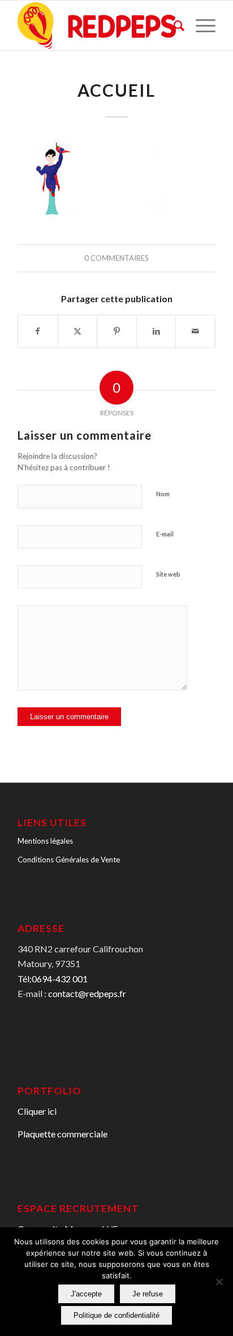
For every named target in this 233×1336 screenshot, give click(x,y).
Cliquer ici (37, 1111)
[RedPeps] (97, 25)
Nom (163, 493)
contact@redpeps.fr (87, 993)
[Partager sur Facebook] (38, 331)
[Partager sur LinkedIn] (156, 331)
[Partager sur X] (77, 331)
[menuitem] (173, 25)
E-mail (165, 534)
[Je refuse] (219, 1281)
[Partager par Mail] (195, 331)
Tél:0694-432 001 (53, 978)
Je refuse (147, 1294)
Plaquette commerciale (62, 1133)
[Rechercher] (173, 25)
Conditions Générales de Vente (69, 859)
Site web (168, 574)
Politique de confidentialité (116, 1315)
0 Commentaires (116, 258)
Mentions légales (45, 840)
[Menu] (199, 25)
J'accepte (86, 1294)
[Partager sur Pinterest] (116, 331)
